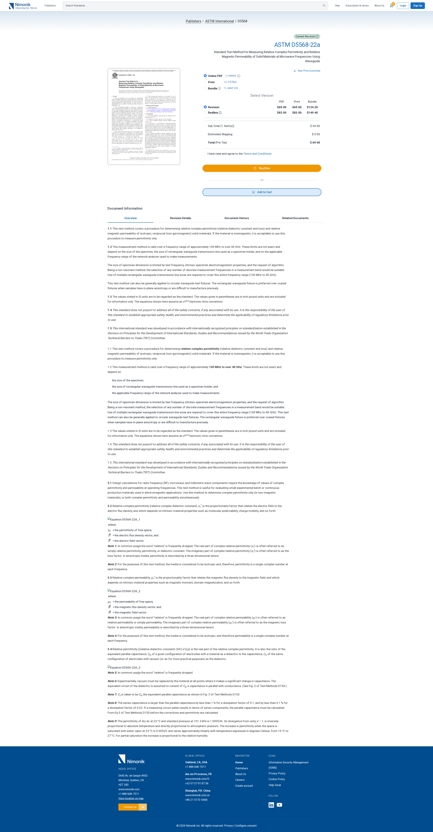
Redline (213, 112)
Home (239, 762)
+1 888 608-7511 (128, 793)
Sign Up (417, 5)
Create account (244, 785)
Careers (240, 779)
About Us (379, 5)
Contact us (130, 807)
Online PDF (215, 76)
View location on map (131, 798)
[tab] (130, 218)
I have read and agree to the (239, 153)
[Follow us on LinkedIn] (271, 805)
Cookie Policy (277, 779)
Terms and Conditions (257, 153)
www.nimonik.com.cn (197, 795)
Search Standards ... (76, 5)
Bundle (213, 88)
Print (211, 82)
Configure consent (246, 825)
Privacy (228, 825)
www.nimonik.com (129, 789)
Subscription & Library (357, 5)
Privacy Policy (277, 773)
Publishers (50, 5)
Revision (213, 107)
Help (337, 5)
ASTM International (219, 21)
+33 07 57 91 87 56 (196, 783)
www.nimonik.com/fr (197, 778)
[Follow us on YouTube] (279, 805)
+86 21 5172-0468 (196, 799)
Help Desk (275, 785)
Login (403, 5)
